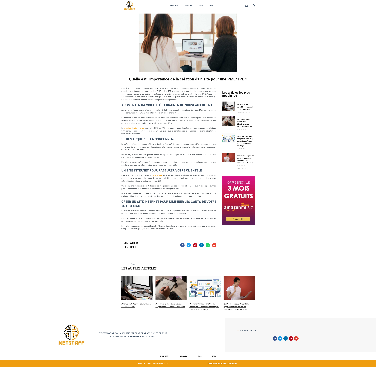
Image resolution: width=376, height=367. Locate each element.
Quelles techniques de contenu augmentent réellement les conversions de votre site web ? (245, 160)
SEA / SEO (188, 5)
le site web (157, 175)
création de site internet (134, 128)
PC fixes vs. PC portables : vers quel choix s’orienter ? (245, 107)
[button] (254, 5)
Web (211, 5)
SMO (201, 5)
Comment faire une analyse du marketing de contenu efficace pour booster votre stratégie (245, 141)
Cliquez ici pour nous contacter (222, 363)
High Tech (174, 5)
